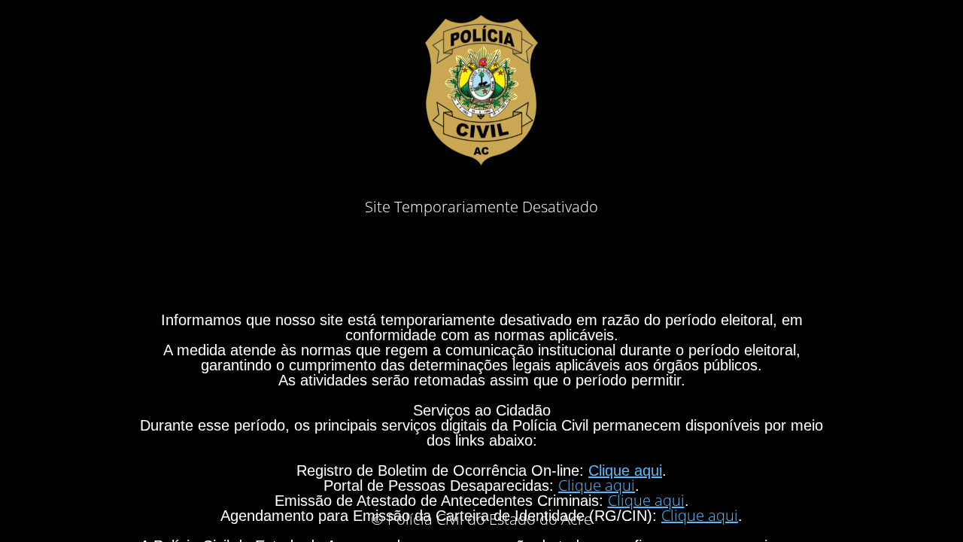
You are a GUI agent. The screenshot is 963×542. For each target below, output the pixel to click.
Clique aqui (625, 470)
